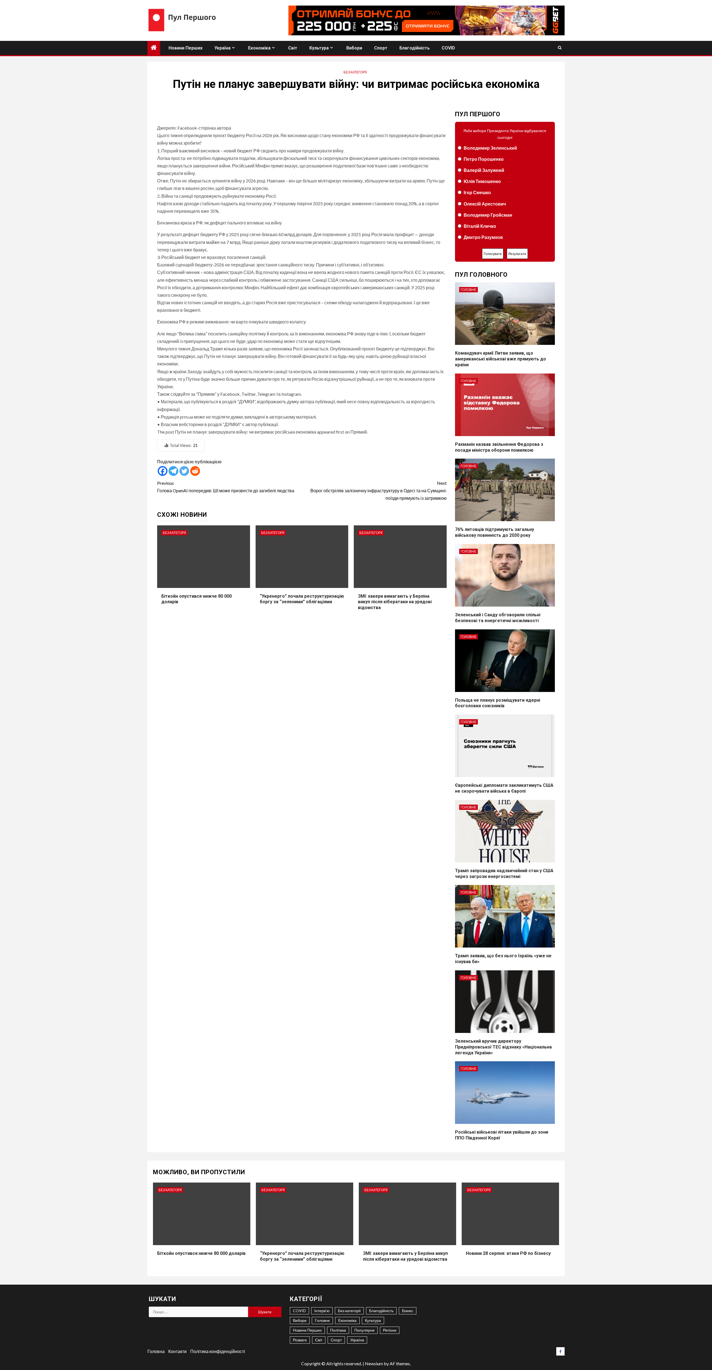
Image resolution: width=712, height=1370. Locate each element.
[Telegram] (173, 471)
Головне (468, 290)
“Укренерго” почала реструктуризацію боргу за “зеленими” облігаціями (302, 599)
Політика (338, 1330)
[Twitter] (184, 471)
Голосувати (493, 254)
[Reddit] (195, 471)
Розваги (300, 1339)
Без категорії (355, 72)
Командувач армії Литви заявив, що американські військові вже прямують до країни (500, 358)
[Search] (559, 48)
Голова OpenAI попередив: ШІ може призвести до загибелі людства (225, 486)
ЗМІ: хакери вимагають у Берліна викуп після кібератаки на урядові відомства (395, 601)
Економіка (259, 48)
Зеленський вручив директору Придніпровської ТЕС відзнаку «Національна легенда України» (503, 1046)
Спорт (380, 48)
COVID (448, 48)
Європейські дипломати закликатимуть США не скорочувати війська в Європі (504, 788)
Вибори (354, 48)
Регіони (389, 1330)
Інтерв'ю (322, 1310)
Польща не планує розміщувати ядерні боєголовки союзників (497, 703)
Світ (292, 48)
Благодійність (414, 48)
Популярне (364, 1330)
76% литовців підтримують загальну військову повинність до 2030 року (494, 532)
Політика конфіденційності (217, 1351)
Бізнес (407, 1310)
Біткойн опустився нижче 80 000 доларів (201, 1253)
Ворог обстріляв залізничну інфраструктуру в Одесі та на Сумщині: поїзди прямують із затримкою (378, 490)
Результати (517, 254)
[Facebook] (162, 471)
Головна (156, 1351)
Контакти (177, 1351)
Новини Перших (185, 48)
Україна (222, 48)
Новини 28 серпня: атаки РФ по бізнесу (508, 1253)
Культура (319, 48)
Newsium (374, 1363)
